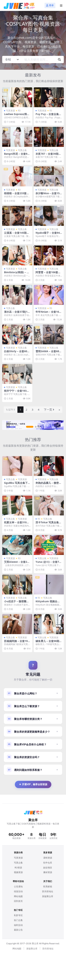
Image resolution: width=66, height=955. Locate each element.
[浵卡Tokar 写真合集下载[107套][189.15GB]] (49, 505)
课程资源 (47, 857)
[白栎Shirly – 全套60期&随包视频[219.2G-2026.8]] (17, 334)
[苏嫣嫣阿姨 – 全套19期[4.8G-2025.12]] (17, 624)
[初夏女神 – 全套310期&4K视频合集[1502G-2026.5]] (17, 505)
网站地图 (18, 896)
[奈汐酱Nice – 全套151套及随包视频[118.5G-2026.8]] (49, 176)
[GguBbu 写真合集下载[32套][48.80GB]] (17, 466)
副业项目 (47, 867)
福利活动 (18, 925)
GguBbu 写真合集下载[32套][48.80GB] (17, 484)
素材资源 (47, 872)
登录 (51, 5)
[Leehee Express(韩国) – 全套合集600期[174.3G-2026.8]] (17, 97)
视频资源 (18, 872)
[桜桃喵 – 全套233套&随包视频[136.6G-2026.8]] (17, 176)
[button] (29, 426)
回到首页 (18, 901)
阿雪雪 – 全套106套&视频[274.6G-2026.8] (48, 273)
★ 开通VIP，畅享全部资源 (33, 784)
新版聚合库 (47, 896)
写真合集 (22, 150)
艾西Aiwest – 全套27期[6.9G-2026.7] (16, 563)
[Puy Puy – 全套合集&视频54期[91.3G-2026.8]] (49, 97)
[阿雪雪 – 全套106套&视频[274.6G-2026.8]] (49, 255)
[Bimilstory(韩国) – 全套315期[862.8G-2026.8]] (17, 255)
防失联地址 (47, 891)
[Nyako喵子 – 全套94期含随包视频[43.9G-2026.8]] (49, 216)
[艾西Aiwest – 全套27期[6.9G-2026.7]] (17, 545)
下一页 (48, 409)
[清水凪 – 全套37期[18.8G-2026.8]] (17, 295)
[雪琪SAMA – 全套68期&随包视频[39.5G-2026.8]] (49, 334)
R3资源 (18, 867)
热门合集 (18, 920)
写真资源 (10, 110)
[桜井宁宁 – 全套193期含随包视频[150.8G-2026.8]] (17, 374)
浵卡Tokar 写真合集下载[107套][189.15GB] (48, 524)
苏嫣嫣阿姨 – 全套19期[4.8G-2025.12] (17, 642)
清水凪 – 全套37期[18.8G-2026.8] (17, 313)
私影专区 (18, 915)
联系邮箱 (47, 886)
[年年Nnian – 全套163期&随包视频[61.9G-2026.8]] (49, 295)
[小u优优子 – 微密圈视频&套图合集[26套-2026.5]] (17, 584)
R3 (19, 110)
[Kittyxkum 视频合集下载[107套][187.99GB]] (49, 584)
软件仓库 (47, 862)
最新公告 (18, 929)
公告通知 (18, 886)
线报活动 (18, 891)
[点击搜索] (59, 59)
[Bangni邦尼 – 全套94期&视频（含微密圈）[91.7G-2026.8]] (17, 137)
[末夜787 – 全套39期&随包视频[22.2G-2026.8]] (49, 137)
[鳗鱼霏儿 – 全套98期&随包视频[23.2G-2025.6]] (49, 624)
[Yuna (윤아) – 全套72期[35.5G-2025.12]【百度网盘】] (49, 545)
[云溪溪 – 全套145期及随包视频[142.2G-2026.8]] (17, 216)
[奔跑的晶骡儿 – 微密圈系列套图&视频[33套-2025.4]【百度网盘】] (49, 466)
